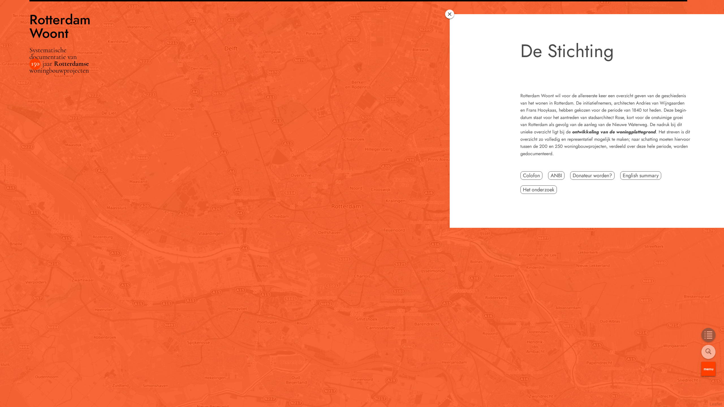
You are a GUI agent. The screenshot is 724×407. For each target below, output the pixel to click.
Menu (709, 369)
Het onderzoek (538, 189)
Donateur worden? (592, 175)
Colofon (531, 175)
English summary (641, 175)
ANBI (556, 175)
